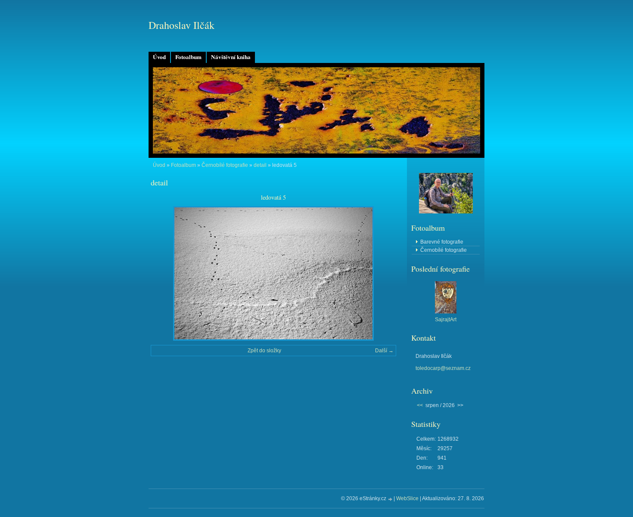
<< (420, 405)
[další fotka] (382, 273)
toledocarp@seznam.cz (443, 368)
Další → (384, 351)
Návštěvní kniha (231, 57)
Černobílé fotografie (225, 165)
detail (260, 165)
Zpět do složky (264, 351)
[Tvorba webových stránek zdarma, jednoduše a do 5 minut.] (391, 499)
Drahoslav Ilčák (181, 25)
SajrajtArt (445, 319)
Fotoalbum (188, 57)
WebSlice (407, 498)
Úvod (159, 57)
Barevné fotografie (441, 242)
